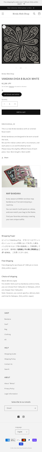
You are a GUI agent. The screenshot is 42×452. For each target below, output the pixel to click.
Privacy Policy (9, 389)
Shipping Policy (10, 359)
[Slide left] (16, 68)
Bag (5, 329)
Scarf (6, 324)
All (5, 340)
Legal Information (11, 394)
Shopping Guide (10, 354)
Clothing (7, 334)
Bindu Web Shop (18, 448)
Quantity (4, 99)
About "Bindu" (9, 383)
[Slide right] (26, 68)
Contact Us (8, 364)
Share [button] (6, 158)
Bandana (7, 319)
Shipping (11, 86)
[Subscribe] (34, 408)
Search (6, 369)
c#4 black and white (11, 94)
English (20, 432)
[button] (2, 13)
